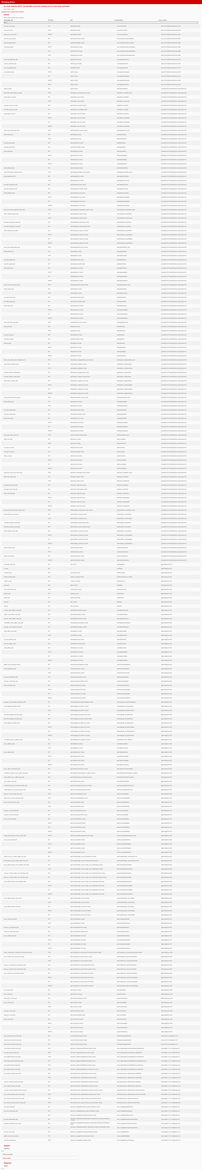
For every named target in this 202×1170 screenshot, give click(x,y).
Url (11, 20)
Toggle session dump (8, 1154)
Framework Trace (14, 11)
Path (9, 20)
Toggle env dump (7, 1158)
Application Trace (6, 11)
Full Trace (21, 11)
